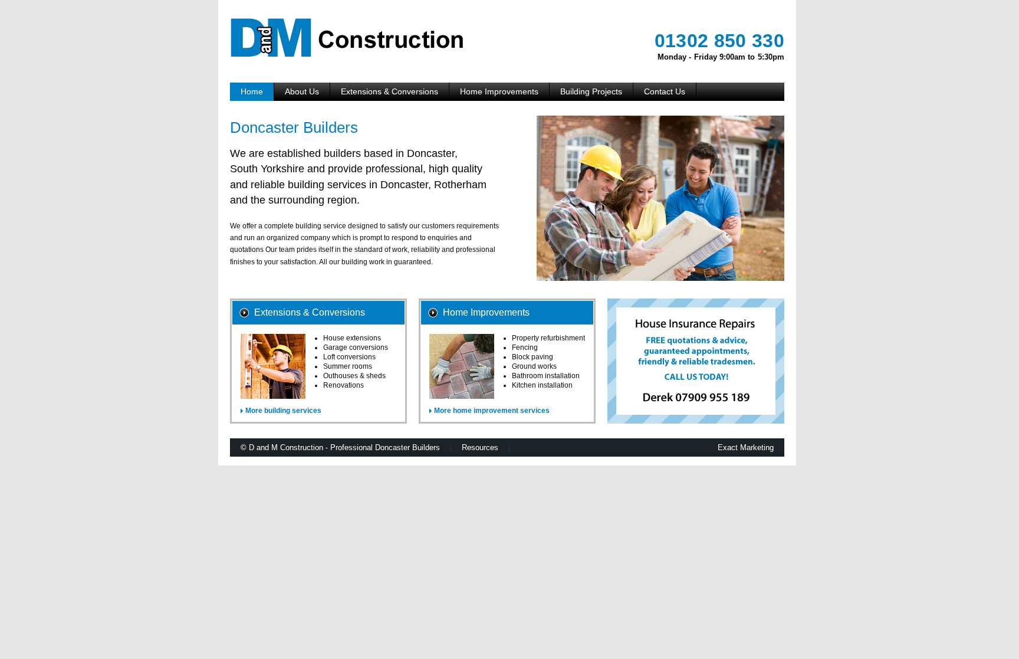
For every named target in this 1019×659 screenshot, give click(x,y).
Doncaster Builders (407, 447)
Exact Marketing (746, 447)
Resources (480, 447)
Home (252, 91)
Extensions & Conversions (389, 91)
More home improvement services (492, 410)
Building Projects (591, 91)
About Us (302, 91)
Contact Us (664, 91)
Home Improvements (499, 91)
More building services (283, 410)
